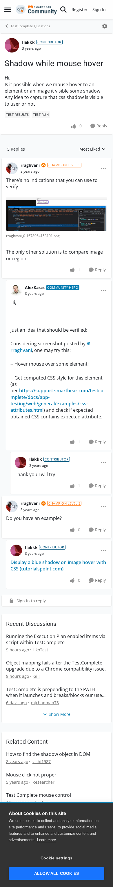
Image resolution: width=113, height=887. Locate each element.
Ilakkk (28, 42)
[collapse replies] (56, 161)
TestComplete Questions (30, 26)
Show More (59, 714)
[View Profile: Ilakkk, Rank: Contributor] (12, 45)
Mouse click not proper (31, 775)
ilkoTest (40, 650)
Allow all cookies (56, 873)
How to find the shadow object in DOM (48, 754)
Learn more (46, 840)
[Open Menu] (105, 26)
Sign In (99, 9)
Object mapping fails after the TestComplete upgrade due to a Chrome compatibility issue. (56, 666)
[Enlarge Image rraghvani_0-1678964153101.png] (56, 214)
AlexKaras (35, 287)
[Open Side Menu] (7, 9)
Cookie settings (57, 858)
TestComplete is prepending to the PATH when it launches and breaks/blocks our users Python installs (56, 693)
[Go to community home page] (36, 10)
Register (80, 9)
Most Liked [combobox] (92, 149)
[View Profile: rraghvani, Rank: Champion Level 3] (12, 168)
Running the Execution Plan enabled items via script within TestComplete (55, 639)
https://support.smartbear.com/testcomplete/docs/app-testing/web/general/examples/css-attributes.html (56, 400)
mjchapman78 (45, 702)
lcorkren (43, 802)
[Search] (63, 9)
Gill (36, 676)
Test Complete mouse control (38, 795)
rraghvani (30, 165)
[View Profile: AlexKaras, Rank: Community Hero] (16, 290)
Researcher (43, 782)
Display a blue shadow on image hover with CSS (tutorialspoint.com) (58, 565)
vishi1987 (41, 761)
